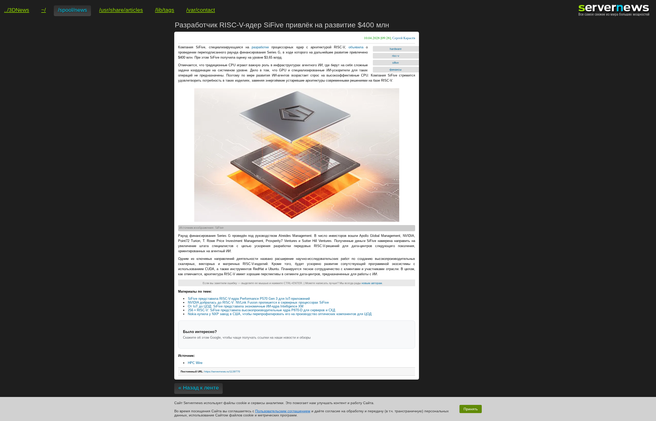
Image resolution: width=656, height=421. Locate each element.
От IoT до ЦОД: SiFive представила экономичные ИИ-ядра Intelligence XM (245, 306)
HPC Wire (195, 363)
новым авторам (372, 283)
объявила (355, 47)
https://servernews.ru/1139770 (222, 371)
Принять (471, 409)
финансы (395, 69)
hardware (396, 48)
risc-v (395, 55)
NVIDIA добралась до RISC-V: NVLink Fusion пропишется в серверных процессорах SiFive (258, 302)
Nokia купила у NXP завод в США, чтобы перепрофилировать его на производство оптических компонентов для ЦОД (280, 314)
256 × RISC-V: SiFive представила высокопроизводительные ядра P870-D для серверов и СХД (261, 310)
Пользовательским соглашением (282, 411)
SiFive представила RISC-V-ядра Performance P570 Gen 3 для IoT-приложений (249, 299)
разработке (260, 47)
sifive (395, 62)
